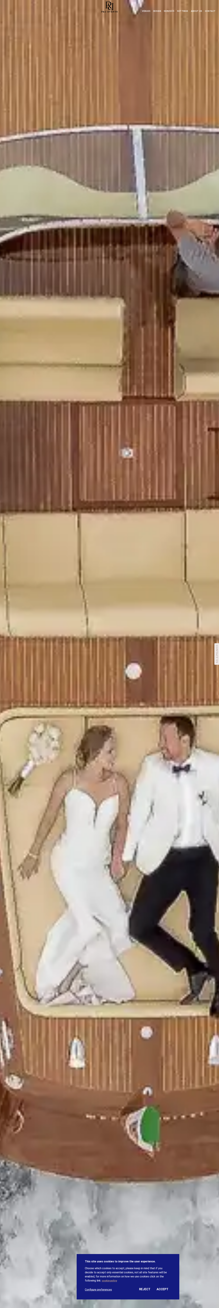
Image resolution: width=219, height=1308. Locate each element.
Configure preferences (98, 1289)
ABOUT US (196, 11)
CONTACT (210, 11)
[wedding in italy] (109, 7)
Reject (144, 1289)
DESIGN (157, 11)
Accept (162, 1289)
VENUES (146, 11)
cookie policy (109, 1280)
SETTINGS (182, 11)
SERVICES (169, 11)
